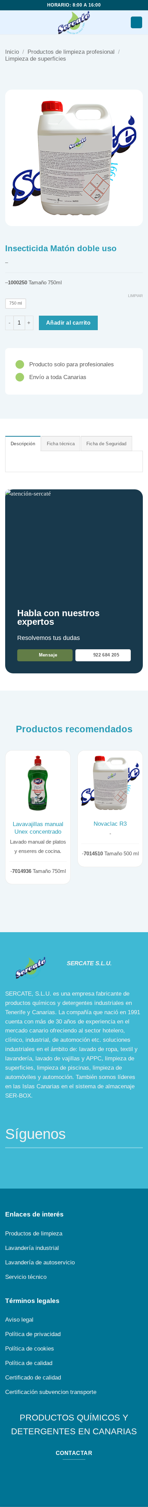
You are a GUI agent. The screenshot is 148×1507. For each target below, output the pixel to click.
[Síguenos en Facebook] (11, 1160)
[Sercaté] (74, 22)
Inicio (12, 52)
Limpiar (135, 296)
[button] (9, 22)
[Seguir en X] (24, 1160)
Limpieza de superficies (35, 58)
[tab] (23, 443)
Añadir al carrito (68, 322)
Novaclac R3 (110, 824)
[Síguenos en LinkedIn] (37, 1160)
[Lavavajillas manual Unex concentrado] (38, 783)
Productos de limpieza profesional (71, 52)
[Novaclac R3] (110, 783)
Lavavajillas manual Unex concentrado (38, 828)
